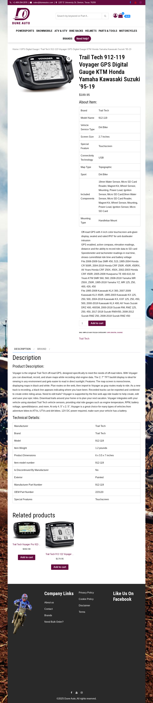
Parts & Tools (108, 30)
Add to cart (97, 323)
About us (49, 602)
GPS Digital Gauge (29, 49)
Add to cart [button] (26, 557)
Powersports (25, 30)
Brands (67, 38)
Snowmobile (44, 30)
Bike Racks (76, 30)
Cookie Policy (86, 599)
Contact (48, 609)
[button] (69, 58)
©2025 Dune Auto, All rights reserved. (76, 698)
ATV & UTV (61, 30)
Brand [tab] (41, 349)
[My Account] (115, 16)
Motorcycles (128, 30)
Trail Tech (84, 338)
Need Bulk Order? (54, 622)
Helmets (91, 30)
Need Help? (82, 38)
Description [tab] (22, 349)
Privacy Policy (86, 592)
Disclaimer (84, 605)
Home (16, 49)
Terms (82, 612)
